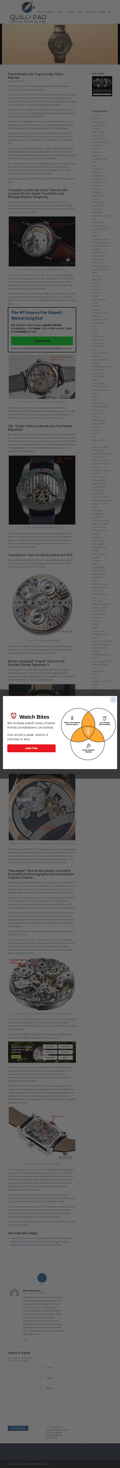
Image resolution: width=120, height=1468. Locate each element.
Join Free (31, 748)
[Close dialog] (113, 699)
